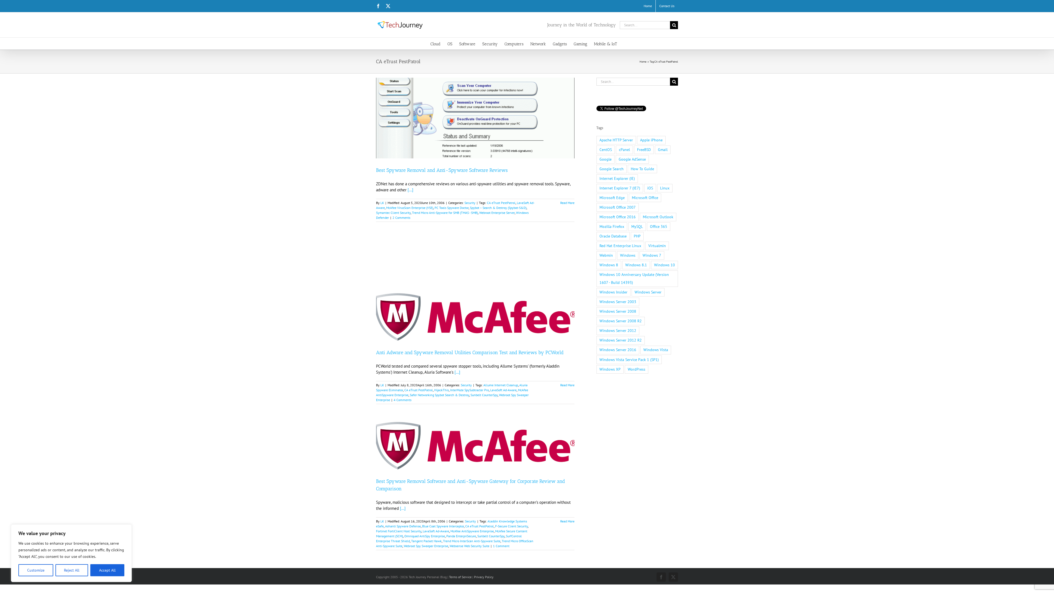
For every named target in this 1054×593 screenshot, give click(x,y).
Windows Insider (613, 292)
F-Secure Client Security (511, 526)
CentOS (605, 149)
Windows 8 (608, 264)
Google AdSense (632, 159)
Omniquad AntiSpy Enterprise (424, 536)
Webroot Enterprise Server (497, 213)
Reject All (71, 570)
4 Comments (402, 400)
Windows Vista (655, 349)
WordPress (636, 369)
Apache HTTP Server (616, 140)
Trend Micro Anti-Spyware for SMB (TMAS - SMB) (445, 213)
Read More (567, 203)
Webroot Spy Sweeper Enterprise (426, 546)
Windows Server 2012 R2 (620, 340)
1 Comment (501, 546)
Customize (35, 570)
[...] (410, 189)
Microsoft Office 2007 (617, 207)
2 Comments (401, 218)
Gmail (663, 149)
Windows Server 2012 (617, 330)
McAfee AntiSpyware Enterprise (472, 531)
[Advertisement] (475, 265)
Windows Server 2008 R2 (620, 320)
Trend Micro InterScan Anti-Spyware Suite (471, 541)
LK (382, 203)
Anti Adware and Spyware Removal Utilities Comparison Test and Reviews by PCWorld (470, 352)
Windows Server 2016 (617, 349)
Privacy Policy (484, 577)
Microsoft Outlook (658, 216)
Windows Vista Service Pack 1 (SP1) (629, 359)
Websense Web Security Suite (469, 546)
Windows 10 (664, 264)
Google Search (611, 168)
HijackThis (441, 390)
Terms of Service (460, 577)
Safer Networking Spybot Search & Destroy (439, 395)
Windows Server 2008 (617, 311)
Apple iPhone (651, 140)
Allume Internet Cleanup (500, 385)
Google (605, 159)
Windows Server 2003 (617, 301)
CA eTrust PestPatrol (501, 203)
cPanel (624, 149)
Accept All (107, 570)
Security (469, 203)
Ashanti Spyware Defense (403, 526)
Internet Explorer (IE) (617, 178)
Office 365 (658, 226)
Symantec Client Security (393, 213)
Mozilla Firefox (611, 226)
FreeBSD (644, 149)
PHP (637, 236)
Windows (627, 255)
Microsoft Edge (612, 197)
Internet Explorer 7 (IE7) (619, 188)
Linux (664, 188)
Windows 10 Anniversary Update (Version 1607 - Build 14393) (634, 278)
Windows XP (610, 369)
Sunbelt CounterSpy (484, 395)
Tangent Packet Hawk (426, 541)
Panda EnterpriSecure (461, 536)
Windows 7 (652, 255)
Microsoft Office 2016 (617, 216)
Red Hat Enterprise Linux (620, 245)
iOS (650, 188)
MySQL (637, 226)
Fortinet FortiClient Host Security (398, 531)
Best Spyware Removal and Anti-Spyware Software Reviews (442, 170)
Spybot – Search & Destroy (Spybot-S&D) (498, 208)
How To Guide (642, 168)
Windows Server (648, 292)
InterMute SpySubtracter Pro (469, 390)
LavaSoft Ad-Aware (503, 390)
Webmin (606, 255)
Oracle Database (613, 236)
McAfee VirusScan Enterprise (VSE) (409, 208)
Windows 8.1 (636, 264)
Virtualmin (657, 245)
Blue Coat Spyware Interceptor (443, 526)
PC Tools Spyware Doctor (452, 208)
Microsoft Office (645, 197)
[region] (71, 553)
